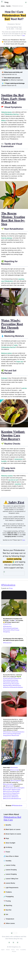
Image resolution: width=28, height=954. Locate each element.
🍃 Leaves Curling (9, 865)
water (16, 345)
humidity (4, 461)
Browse (14, 805)
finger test (19, 361)
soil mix (24, 388)
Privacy (13, 949)
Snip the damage (6, 238)
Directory (14, 951)
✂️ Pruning (7, 901)
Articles (3, 6)
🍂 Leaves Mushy (9, 883)
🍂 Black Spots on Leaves (12, 829)
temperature (18, 459)
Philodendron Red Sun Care (12, 818)
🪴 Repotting (8, 905)
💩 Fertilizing (8, 847)
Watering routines (7, 475)
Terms (17, 949)
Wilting (3, 120)
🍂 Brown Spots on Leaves (12, 834)
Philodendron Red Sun (11, 114)
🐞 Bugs (6, 838)
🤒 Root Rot (7, 910)
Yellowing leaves (6, 112)
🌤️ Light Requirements (11, 887)
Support (2, 949)
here (23, 35)
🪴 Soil (6, 914)
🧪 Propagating (9, 896)
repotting (18, 484)
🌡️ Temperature (9, 919)
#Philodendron (8, 584)
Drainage (4, 378)
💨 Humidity (7, 860)
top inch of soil (13, 480)
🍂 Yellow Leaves (9, 923)
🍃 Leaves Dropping (10, 874)
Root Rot (8, 6)
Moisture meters (6, 353)
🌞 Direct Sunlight (9, 843)
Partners (8, 949)
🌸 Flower (7, 852)
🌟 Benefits (7, 825)
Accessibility (23, 949)
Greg (10, 588)
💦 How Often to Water (11, 856)
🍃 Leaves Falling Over (11, 878)
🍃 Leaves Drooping (10, 869)
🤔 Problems (8, 892)
